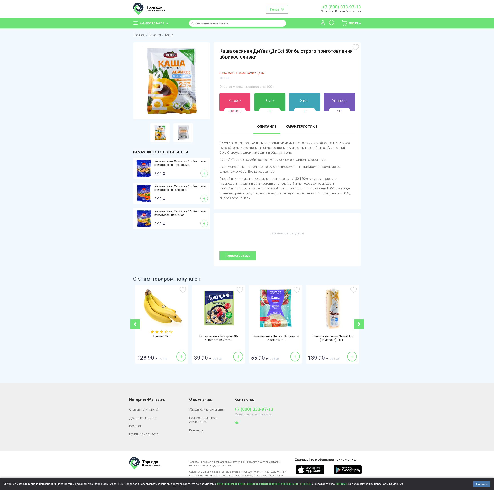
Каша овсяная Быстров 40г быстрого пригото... (213, 338)
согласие (341, 483)
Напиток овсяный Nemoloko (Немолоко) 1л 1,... (327, 338)
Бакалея (155, 35)
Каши (169, 35)
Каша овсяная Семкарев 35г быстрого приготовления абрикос (180, 188)
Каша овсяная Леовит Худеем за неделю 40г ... (270, 338)
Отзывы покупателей (144, 409)
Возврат (135, 426)
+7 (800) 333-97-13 (341, 7)
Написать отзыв (237, 255)
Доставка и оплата (142, 418)
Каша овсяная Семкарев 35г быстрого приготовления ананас (180, 213)
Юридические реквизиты (206, 409)
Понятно (481, 484)
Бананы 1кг (155, 336)
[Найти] (192, 23)
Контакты (196, 430)
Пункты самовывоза (143, 434)
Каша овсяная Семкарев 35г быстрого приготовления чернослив (180, 163)
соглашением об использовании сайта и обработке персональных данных (264, 483)
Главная (139, 35)
